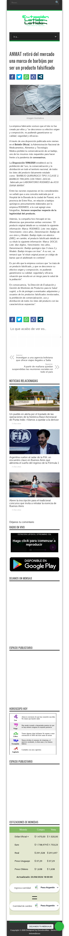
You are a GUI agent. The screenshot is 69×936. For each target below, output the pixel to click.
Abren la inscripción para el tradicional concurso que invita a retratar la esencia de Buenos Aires (32, 503)
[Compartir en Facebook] (12, 76)
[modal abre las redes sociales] (40, 76)
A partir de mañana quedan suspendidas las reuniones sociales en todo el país (32, 368)
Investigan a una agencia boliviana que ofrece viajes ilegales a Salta (34, 357)
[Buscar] (57, 2)
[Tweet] (19, 76)
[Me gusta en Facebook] (33, 76)
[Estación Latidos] (34, 24)
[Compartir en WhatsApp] (26, 76)
